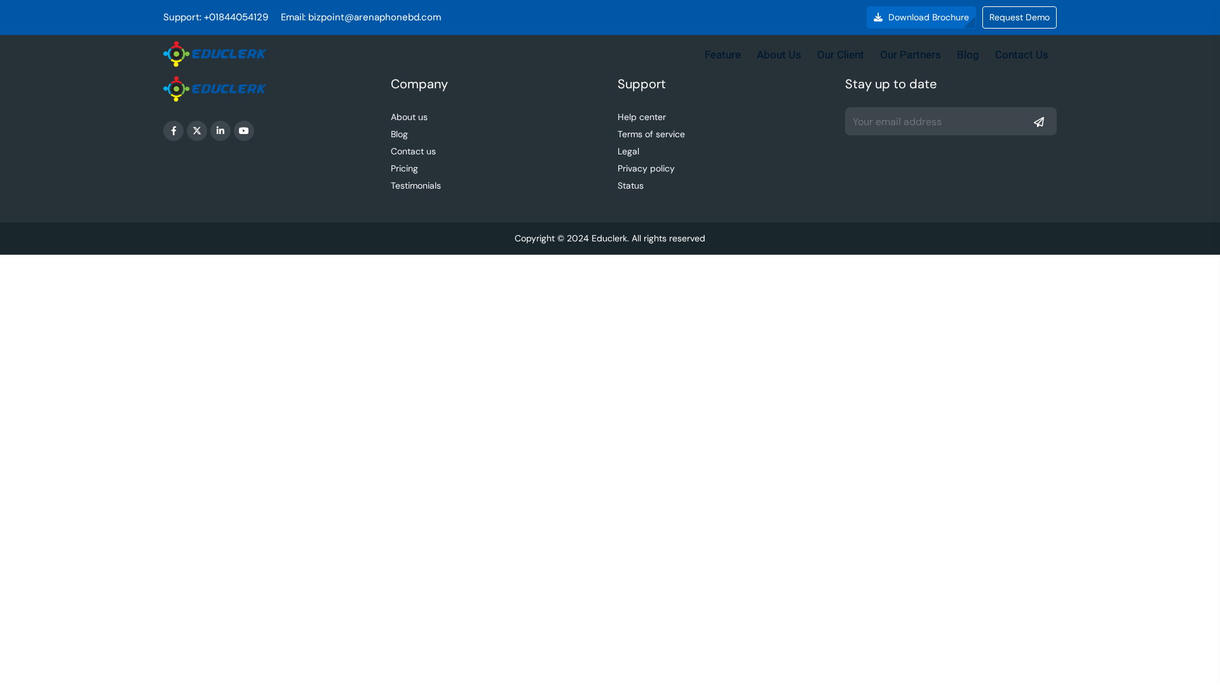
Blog (968, 54)
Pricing (404, 168)
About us (409, 116)
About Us (779, 54)
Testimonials (416, 185)
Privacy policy (646, 168)
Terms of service (651, 134)
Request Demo (1019, 17)
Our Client (840, 54)
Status (631, 185)
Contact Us (1021, 54)
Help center (642, 116)
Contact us (413, 151)
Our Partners (910, 54)
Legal (628, 151)
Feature (723, 54)
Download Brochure (927, 17)
